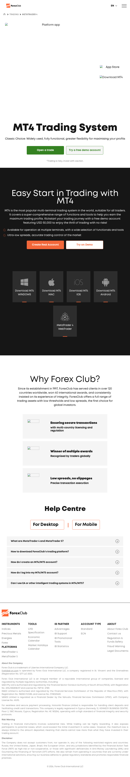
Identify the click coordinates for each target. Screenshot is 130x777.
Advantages (62, 629)
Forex (5, 643)
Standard (86, 629)
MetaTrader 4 (10, 652)
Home (4, 14)
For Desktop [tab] (47, 525)
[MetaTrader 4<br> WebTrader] (65, 316)
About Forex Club (117, 629)
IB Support (61, 634)
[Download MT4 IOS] (78, 282)
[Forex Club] (13, 5)
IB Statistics (62, 646)
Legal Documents (117, 651)
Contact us (114, 634)
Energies (7, 638)
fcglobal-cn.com (10, 671)
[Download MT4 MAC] (51, 282)
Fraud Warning (116, 646)
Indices (6, 629)
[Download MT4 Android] (105, 282)
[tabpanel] (65, 562)
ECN (83, 634)
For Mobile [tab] (86, 525)
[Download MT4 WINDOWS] (24, 282)
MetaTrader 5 (10, 657)
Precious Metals (11, 634)
